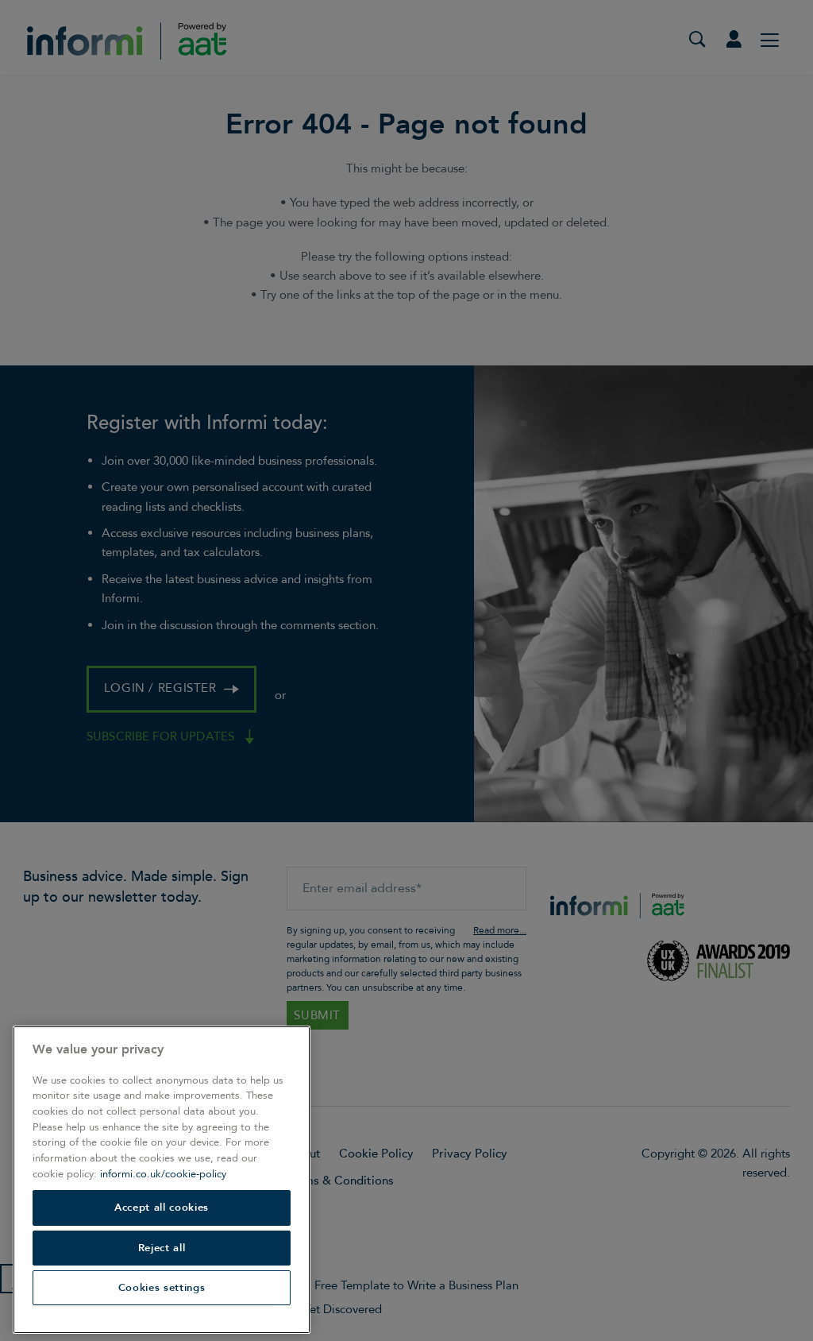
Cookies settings (162, 1288)
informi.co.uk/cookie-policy (163, 1174)
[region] (161, 1180)
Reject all (162, 1248)
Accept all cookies (161, 1207)
